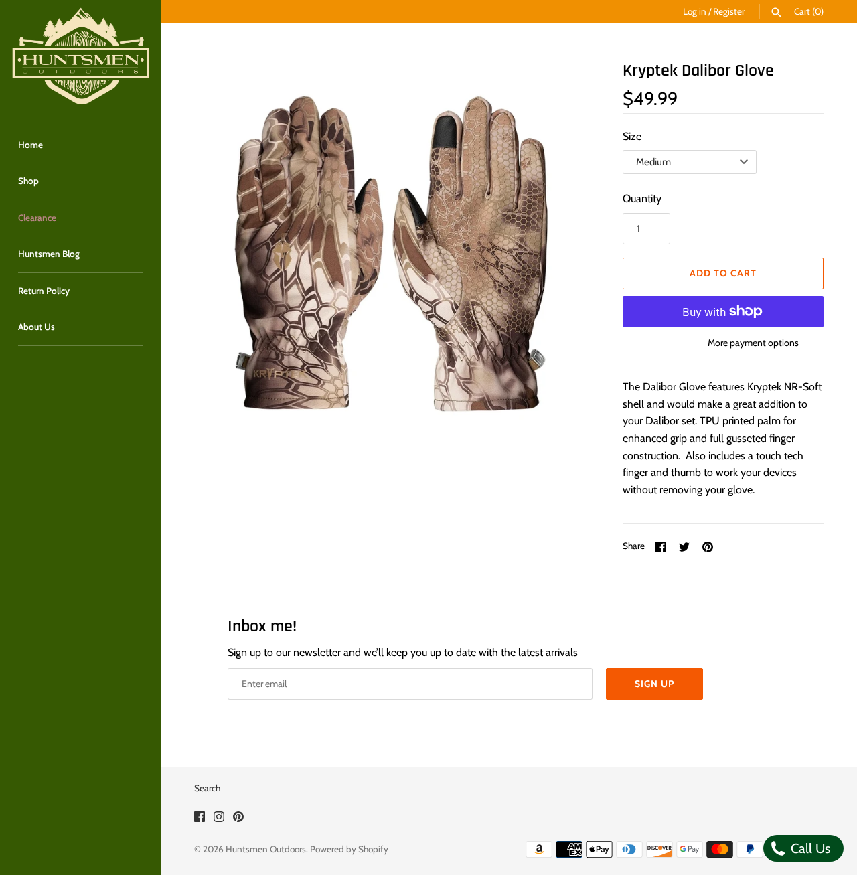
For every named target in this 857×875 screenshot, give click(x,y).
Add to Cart (723, 273)
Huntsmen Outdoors (266, 849)
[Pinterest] (238, 819)
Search (207, 788)
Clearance (37, 217)
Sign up (654, 684)
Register (729, 11)
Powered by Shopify (349, 849)
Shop (28, 180)
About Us (36, 326)
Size (632, 136)
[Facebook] (199, 819)
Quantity (642, 198)
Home (30, 144)
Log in (694, 11)
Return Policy (44, 290)
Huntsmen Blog (49, 253)
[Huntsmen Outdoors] (80, 57)
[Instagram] (219, 819)
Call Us (808, 848)
